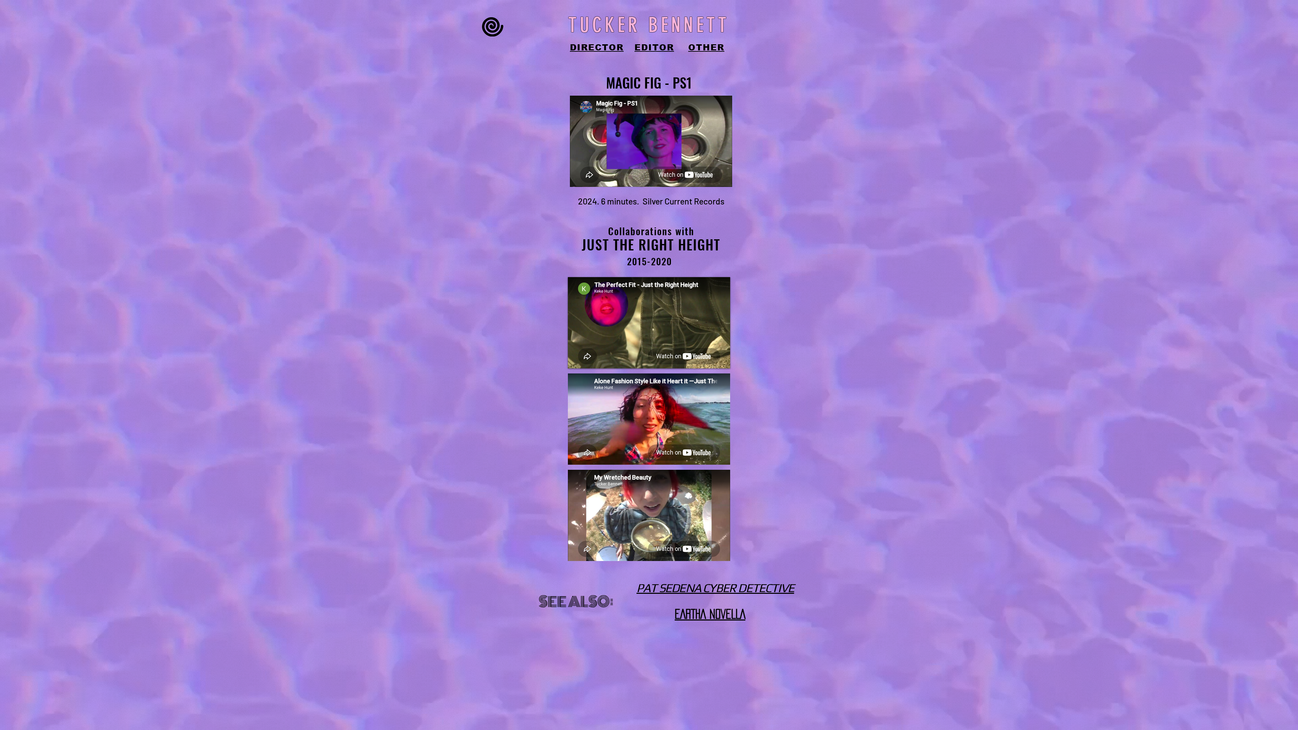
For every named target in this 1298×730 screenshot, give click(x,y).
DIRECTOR (597, 47)
